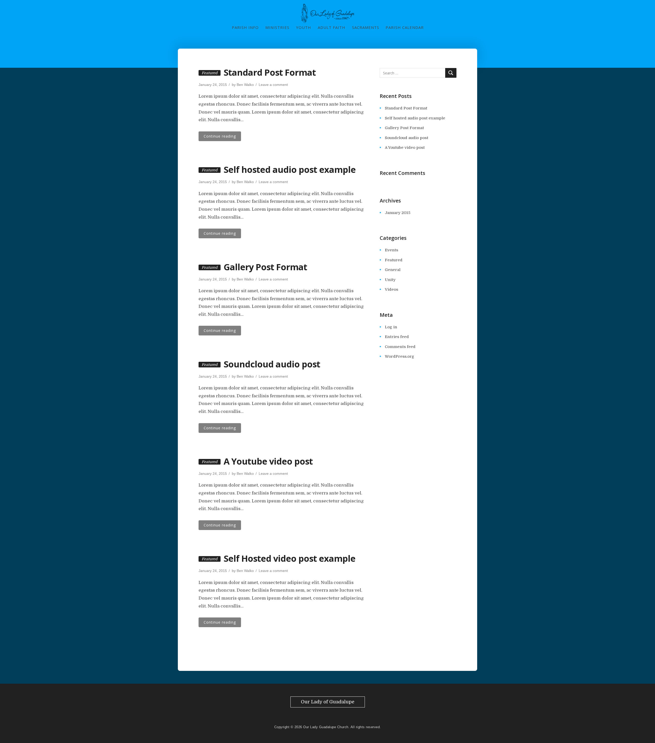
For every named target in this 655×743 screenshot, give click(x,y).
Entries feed (397, 336)
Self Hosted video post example (289, 558)
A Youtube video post (268, 461)
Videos (391, 289)
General (392, 269)
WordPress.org (399, 356)
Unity (390, 279)
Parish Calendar (405, 27)
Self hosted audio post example (290, 169)
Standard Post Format (270, 72)
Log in (391, 327)
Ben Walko (245, 85)
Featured (393, 260)
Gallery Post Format (265, 267)
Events (391, 250)
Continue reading (220, 136)
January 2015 (397, 212)
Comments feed (400, 346)
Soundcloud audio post (272, 364)
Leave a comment (273, 85)
